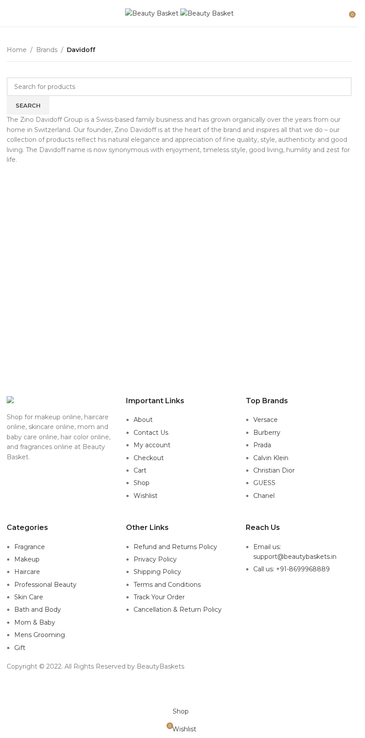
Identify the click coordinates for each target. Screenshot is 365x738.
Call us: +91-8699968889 (291, 569)
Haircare (27, 572)
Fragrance (29, 547)
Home (17, 50)
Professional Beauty (45, 585)
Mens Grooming (39, 635)
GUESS (264, 483)
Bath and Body (37, 610)
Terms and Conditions (167, 585)
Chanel (264, 496)
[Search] (342, 13)
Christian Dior (274, 470)
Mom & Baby (34, 622)
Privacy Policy (155, 559)
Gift (19, 648)
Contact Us (151, 433)
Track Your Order (159, 597)
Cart (140, 470)
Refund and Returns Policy (175, 547)
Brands (46, 50)
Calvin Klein (270, 458)
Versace (265, 420)
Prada (262, 445)
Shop (142, 483)
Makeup (27, 559)
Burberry (266, 433)
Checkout (149, 458)
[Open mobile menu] (10, 13)
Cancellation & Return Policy (178, 610)
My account (152, 445)
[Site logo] (152, 13)
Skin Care (28, 597)
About (143, 420)
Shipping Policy (157, 572)
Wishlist (146, 496)
